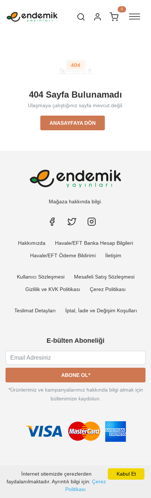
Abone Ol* (75, 375)
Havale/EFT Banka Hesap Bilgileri (94, 243)
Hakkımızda (31, 243)
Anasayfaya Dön (72, 123)
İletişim (113, 255)
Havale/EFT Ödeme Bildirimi (63, 255)
